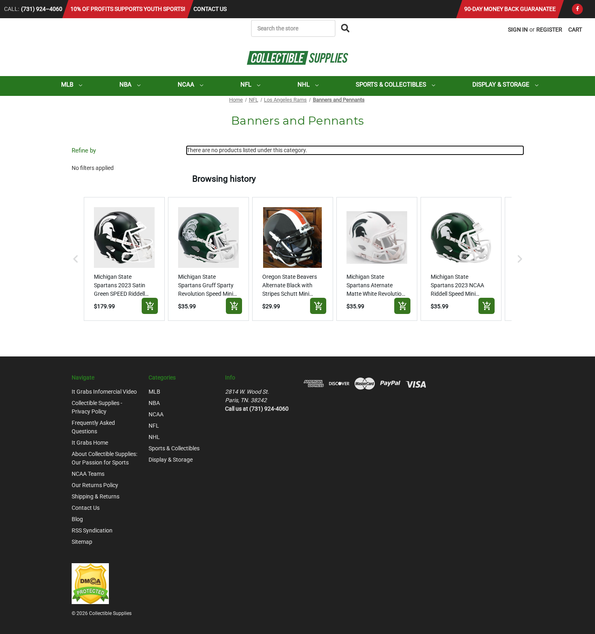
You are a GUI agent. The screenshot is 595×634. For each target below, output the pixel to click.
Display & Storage (501, 84)
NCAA (187, 84)
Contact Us (210, 9)
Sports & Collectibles (392, 84)
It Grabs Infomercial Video (104, 391)
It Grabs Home (90, 442)
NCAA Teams (88, 474)
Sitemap (82, 542)
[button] (76, 258)
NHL (304, 84)
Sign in (518, 29)
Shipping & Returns (95, 496)
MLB (68, 84)
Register (549, 29)
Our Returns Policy (95, 485)
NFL (246, 84)
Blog (77, 519)
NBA (126, 84)
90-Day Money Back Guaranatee (510, 9)
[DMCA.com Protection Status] (90, 583)
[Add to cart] (150, 306)
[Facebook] (577, 9)
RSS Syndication (92, 530)
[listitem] (124, 259)
